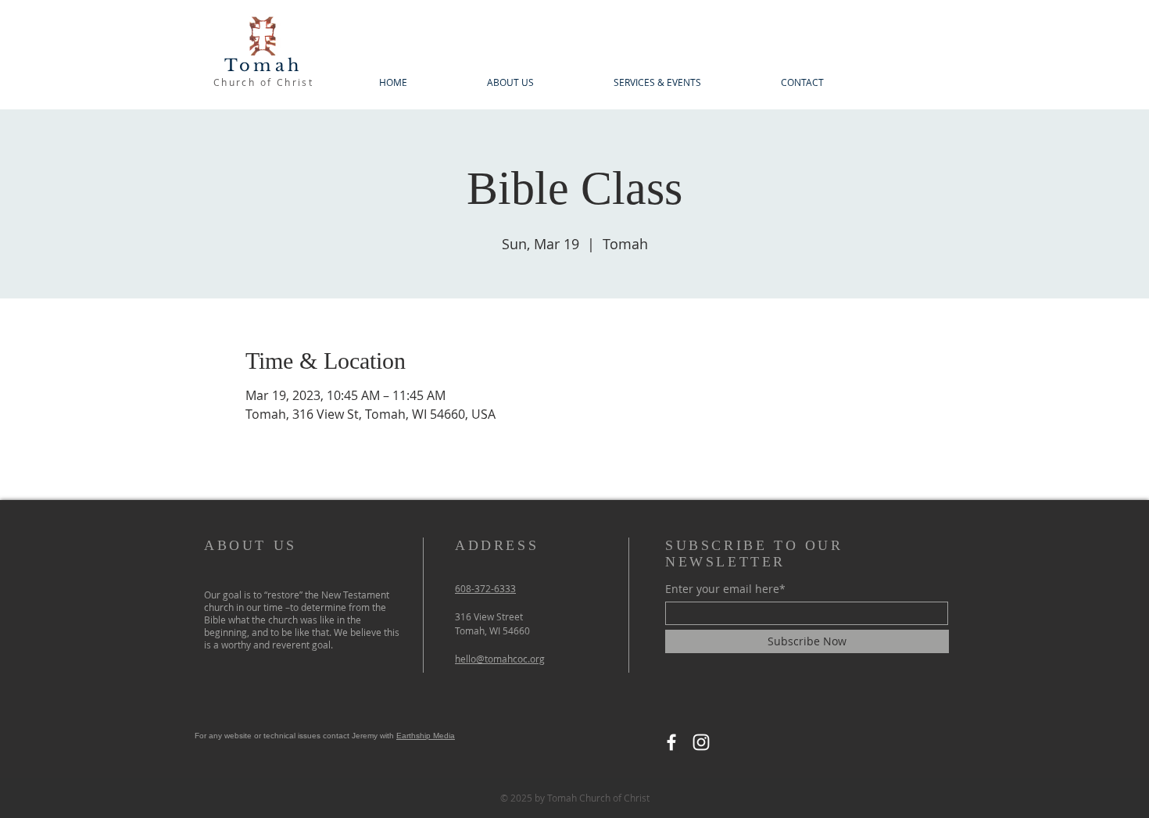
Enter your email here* (725, 589)
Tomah (263, 65)
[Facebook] (671, 742)
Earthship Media (425, 735)
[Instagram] (701, 742)
